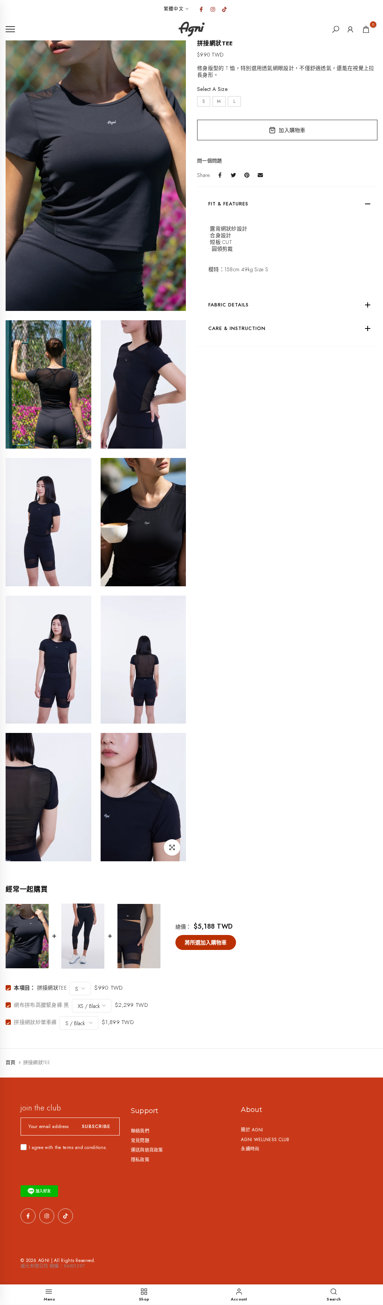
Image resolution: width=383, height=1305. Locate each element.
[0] (366, 29)
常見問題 (140, 1140)
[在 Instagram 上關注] (213, 9)
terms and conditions (84, 1147)
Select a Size (212, 89)
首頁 (11, 1062)
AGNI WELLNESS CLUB (265, 1139)
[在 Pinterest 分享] (247, 175)
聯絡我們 (140, 1131)
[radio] (203, 101)
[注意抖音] (224, 9)
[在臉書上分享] (220, 175)
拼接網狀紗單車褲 (35, 1022)
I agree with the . (68, 1147)
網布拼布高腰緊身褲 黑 (41, 1005)
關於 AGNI (252, 1130)
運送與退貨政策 (147, 1150)
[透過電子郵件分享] (260, 175)
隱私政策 (140, 1159)
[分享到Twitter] (233, 175)
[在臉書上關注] (201, 9)
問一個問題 (209, 160)
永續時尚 (250, 1149)
